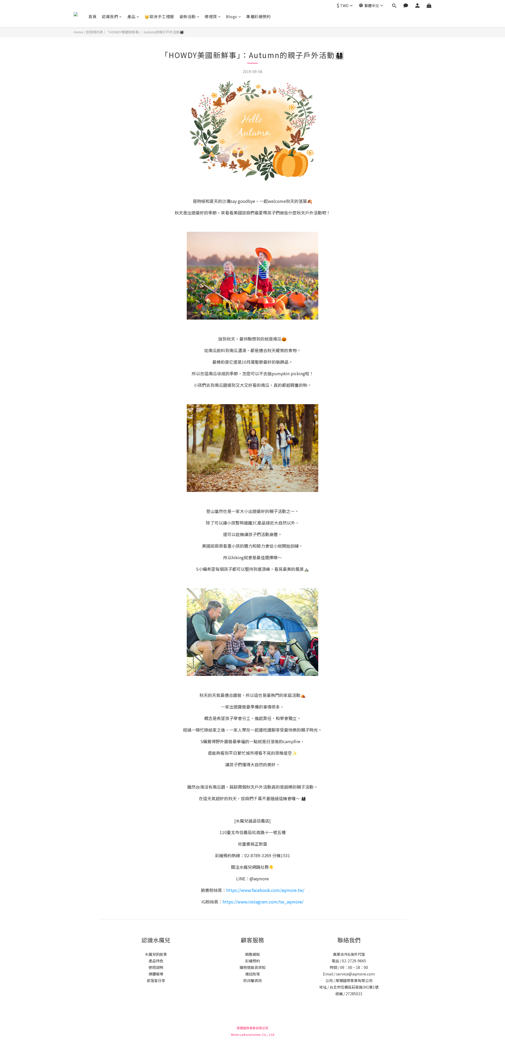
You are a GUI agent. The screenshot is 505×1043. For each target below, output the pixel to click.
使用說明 (156, 967)
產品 (131, 16)
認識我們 (110, 16)
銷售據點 (252, 954)
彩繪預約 (252, 960)
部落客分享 (156, 980)
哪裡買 (211, 16)
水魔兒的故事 (156, 954)
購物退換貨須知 (252, 967)
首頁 (92, 16)
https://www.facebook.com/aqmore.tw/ (265, 890)
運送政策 (252, 974)
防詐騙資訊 (252, 980)
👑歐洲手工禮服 (159, 16)
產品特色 (156, 960)
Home (78, 31)
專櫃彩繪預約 (258, 16)
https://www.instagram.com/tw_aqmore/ (263, 901)
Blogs (231, 16)
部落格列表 (94, 31)
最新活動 (187, 16)
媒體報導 (156, 974)
